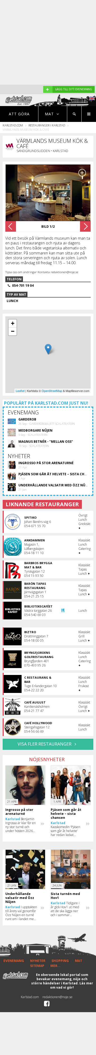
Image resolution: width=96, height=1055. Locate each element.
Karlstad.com (13, 125)
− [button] (12, 331)
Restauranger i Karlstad (47, 125)
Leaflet (20, 391)
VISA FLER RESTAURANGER (45, 744)
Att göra (19, 113)
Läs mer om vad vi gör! (71, 985)
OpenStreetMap (52, 391)
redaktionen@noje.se (57, 997)
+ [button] (12, 323)
